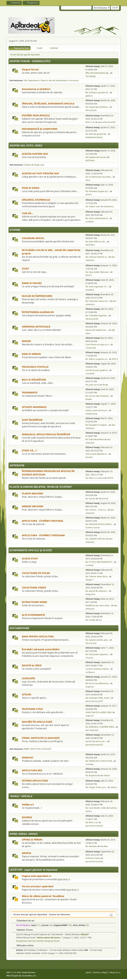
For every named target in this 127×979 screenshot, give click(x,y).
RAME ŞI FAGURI (32, 283)
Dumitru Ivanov (92, 527)
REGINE (26, 341)
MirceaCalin (91, 110)
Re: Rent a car (91, 822)
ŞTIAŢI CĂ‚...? (29, 450)
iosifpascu (90, 672)
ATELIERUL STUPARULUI (36, 199)
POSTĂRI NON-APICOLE (36, 115)
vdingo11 (89, 579)
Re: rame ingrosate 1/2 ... (96, 286)
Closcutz (89, 657)
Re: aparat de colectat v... (96, 591)
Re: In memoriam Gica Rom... (98, 176)
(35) (81, 925)
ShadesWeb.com (29, 975)
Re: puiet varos (92, 384)
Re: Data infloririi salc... (95, 241)
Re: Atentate (91, 846)
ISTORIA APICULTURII (35, 780)
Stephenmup (91, 413)
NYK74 (88, 194)
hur (100, 620)
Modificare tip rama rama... (98, 605)
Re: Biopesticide (92, 775)
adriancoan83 (91, 318)
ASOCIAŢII (46, 749)
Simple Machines (28, 972)
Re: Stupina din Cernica (96, 157)
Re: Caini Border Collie (95, 808)
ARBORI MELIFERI (32, 506)
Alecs (87, 180)
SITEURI (26, 694)
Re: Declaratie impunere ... (97, 654)
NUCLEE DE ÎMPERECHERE (37, 296)
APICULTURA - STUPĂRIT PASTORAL (43, 520)
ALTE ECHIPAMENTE (33, 614)
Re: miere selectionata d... (97, 218)
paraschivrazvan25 (107, 122)
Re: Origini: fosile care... (96, 787)
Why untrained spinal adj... (97, 72)
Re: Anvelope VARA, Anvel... (97, 697)
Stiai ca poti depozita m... (96, 454)
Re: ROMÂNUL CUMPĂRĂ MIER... (100, 726)
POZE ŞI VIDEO (30, 187)
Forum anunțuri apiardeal (37, 886)
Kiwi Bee (104, 846)
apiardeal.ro (64, 879)
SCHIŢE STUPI (30, 558)
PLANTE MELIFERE (32, 493)
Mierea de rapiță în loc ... (96, 330)
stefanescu (109, 206)
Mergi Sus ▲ (115, 972)
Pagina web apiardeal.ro (36, 876)
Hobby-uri (28, 804)
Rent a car (90, 122)
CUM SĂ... (27, 213)
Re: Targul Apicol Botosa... (97, 107)
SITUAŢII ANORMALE (34, 407)
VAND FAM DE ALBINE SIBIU (98, 712)
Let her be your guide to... (97, 370)
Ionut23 (89, 457)
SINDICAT (27, 757)
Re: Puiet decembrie (94, 439)
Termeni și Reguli (100, 972)
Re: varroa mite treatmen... (97, 396)
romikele (89, 221)
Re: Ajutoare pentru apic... (97, 639)
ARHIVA (26, 853)
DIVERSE (27, 817)
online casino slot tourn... (96, 410)
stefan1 (106, 775)
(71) (35, 925)
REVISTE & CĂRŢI (32, 665)
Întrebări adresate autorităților (41, 649)
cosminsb (89, 373)
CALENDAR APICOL (33, 238)
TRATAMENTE (29, 392)
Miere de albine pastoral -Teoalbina (43, 896)
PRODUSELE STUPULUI (35, 366)
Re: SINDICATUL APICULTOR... (99, 761)
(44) (47, 925)
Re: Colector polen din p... (97, 576)
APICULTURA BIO (32, 770)
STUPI (25, 268)
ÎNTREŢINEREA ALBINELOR (38, 312)
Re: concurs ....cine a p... (96, 509)
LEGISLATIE (28, 678)
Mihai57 (85, 934)
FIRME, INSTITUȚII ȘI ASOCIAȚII (41, 737)
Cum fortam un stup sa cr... (97, 344)
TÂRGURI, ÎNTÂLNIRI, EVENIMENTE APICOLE (48, 103)
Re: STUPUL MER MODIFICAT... (99, 562)
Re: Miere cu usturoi (94, 478)
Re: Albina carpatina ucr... (96, 359)
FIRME (26, 749)
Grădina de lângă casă (33, 164)
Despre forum (30, 69)
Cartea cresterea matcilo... (97, 668)
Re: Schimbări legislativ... (96, 315)
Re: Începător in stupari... (96, 425)
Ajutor (88, 972)
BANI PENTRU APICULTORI (38, 636)
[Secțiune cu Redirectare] (15, 877)
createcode (90, 347)
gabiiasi (89, 95)
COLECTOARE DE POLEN (36, 573)
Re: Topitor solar (92, 206)
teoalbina (89, 289)
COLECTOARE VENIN (34, 587)
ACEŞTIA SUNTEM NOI (35, 153)
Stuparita (89, 686)
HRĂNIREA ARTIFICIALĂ (36, 326)
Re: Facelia (90, 498)
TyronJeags (90, 76)
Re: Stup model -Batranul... (97, 272)
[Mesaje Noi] (15, 71)
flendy (105, 384)
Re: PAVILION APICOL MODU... (99, 524)
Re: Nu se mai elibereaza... (97, 683)
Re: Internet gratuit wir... (96, 134)
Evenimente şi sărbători (36, 89)
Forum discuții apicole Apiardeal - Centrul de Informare (41, 914)
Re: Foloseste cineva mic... (97, 301)
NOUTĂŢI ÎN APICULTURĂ (37, 721)
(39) (63, 925)
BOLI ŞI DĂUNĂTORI (34, 379)
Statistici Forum (24, 930)
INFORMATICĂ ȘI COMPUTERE (39, 128)
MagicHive (90, 594)
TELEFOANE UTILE (32, 708)
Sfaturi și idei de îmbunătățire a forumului (59, 80)
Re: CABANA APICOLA (95, 538)
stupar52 (89, 715)
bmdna (88, 399)
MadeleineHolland (93, 137)
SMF (25, 80)
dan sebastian (91, 730)
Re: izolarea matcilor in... (96, 256)
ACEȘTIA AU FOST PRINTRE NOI (40, 173)
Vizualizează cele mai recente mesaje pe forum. (38, 940)
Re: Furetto (90, 620)
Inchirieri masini (92, 858)
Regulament (33, 80)
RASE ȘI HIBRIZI (31, 353)
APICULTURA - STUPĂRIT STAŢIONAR (43, 535)
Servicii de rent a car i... (96, 741)
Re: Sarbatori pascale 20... (97, 92)
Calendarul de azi (25, 920)
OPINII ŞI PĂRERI (32, 839)
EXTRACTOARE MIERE (34, 602)
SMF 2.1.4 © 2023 (13, 972)
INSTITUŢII (35, 749)
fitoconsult (103, 498)
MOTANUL (90, 160)
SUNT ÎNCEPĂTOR (32, 419)
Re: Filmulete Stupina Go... (97, 191)
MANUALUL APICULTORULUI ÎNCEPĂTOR (46, 434)
